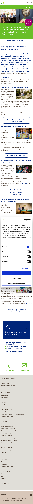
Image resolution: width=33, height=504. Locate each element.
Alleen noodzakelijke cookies (16, 283)
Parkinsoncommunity (6, 457)
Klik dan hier (25, 149)
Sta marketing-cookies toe (7, 73)
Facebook (27, 495)
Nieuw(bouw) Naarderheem (8, 428)
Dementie (3, 454)
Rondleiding (4, 461)
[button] (28, 2)
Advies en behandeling (7, 409)
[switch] (29, 252)
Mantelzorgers (4, 395)
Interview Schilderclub (17, 155)
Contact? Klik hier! (28, 22)
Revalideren (4, 421)
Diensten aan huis (5, 388)
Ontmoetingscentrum (6, 407)
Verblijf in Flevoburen (6, 435)
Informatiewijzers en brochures (9, 440)
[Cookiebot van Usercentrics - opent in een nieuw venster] (24, 219)
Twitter (31, 495)
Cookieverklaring (21, 498)
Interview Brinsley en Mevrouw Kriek (17, 120)
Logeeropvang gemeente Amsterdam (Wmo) (12, 414)
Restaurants (4, 464)
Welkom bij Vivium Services (8, 385)
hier (27, 112)
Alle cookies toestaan (17, 273)
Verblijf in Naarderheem (7, 426)
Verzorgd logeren (5, 411)
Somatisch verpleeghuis (7, 450)
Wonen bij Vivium (18, 41)
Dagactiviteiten (4, 402)
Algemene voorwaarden (16, 500)
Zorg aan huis (4, 397)
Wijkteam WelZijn (5, 400)
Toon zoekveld (31, 3)
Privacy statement (11, 498)
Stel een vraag (24, 370)
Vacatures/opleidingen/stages (8, 438)
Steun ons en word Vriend (7, 416)
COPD (2, 481)
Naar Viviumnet (5, 500)
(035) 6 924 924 (9, 370)
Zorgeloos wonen (5, 452)
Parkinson (3, 478)
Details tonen (24, 268)
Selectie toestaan (16, 278)
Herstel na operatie (6, 483)
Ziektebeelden (5, 471)
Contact (3, 498)
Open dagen (4, 459)
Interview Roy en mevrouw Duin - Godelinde (17, 311)
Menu (28, 7)
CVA (2, 476)
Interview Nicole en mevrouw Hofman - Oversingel (17, 192)
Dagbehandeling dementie (7, 404)
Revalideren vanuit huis (7, 423)
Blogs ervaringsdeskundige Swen (9, 431)
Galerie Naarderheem (6, 433)
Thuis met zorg (5, 392)
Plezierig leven (5, 383)
